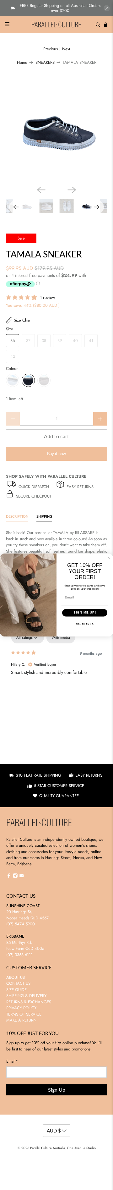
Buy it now (56, 453)
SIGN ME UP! (84, 612)
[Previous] (41, 190)
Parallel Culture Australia (47, 1147)
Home (22, 62)
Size (9, 329)
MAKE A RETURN (21, 1020)
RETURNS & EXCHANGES (28, 1002)
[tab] (17, 517)
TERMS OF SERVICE (23, 1014)
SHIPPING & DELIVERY (26, 996)
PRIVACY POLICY (21, 1008)
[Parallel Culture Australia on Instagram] (15, 877)
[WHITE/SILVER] (12, 380)
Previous (50, 49)
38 (44, 341)
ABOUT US (15, 977)
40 (75, 341)
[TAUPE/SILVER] (44, 380)
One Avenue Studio (81, 1147)
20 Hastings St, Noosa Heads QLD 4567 (27, 915)
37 (28, 341)
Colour (12, 369)
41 (91, 341)
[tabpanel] (56, 672)
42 (12, 356)
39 (59, 341)
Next (66, 49)
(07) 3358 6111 (19, 955)
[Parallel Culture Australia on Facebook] (8, 877)
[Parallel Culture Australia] (56, 25)
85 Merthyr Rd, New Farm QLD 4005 (25, 945)
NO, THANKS (85, 624)
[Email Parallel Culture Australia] (21, 877)
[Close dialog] (109, 557)
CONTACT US (18, 983)
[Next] (72, 190)
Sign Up (56, 1090)
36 (12, 341)
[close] (107, 8)
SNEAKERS (45, 62)
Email (12, 1061)
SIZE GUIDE (16, 990)
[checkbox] (60, 637)
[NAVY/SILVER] (28, 380)
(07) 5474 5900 (20, 924)
